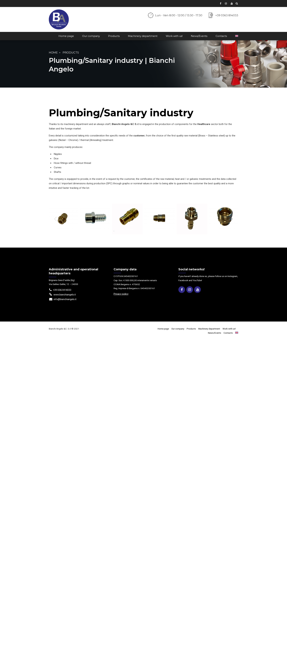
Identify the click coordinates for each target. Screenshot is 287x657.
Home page (66, 36)
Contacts (221, 36)
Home (53, 52)
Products (114, 36)
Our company (91, 36)
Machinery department (142, 36)
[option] (62, 219)
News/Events (199, 36)
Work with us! (174, 36)
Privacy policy (121, 293)
